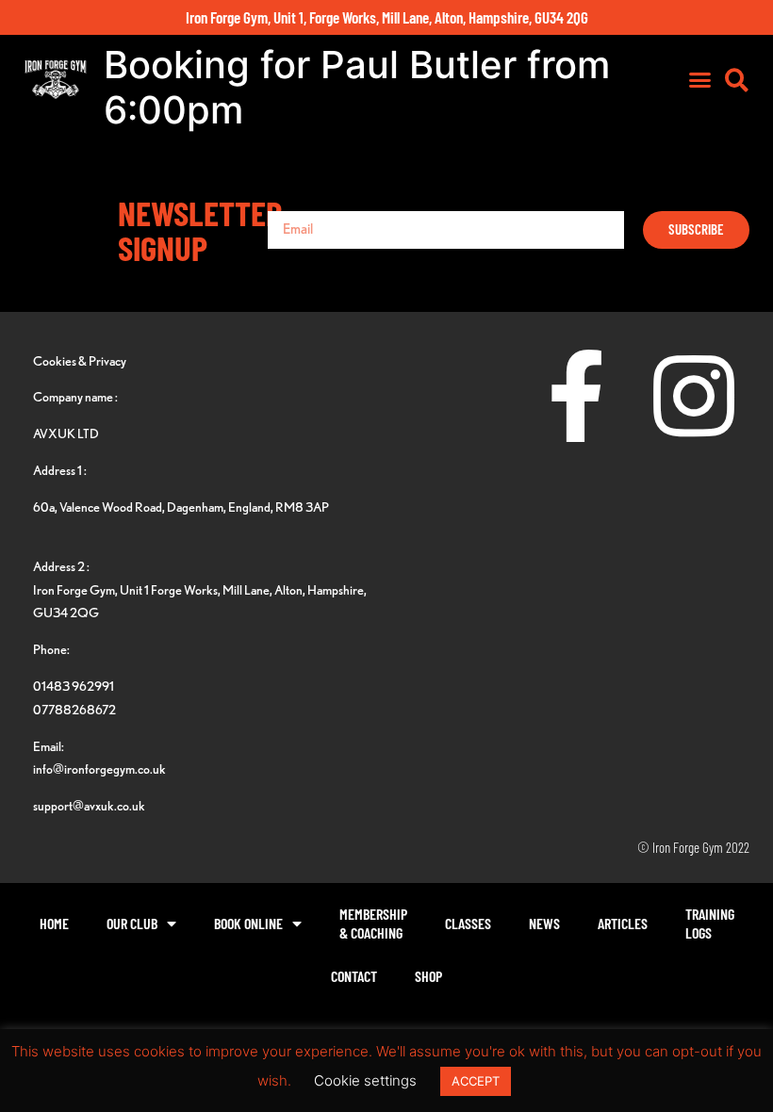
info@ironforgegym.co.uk (99, 768)
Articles (623, 923)
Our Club (132, 923)
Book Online (248, 923)
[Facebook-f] (576, 396)
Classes (468, 923)
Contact (354, 976)
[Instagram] (694, 396)
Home (54, 923)
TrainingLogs (709, 923)
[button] (700, 80)
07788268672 (74, 709)
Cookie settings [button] (365, 1080)
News (544, 923)
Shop (428, 976)
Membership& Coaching (373, 923)
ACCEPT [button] (476, 1080)
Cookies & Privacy (79, 360)
